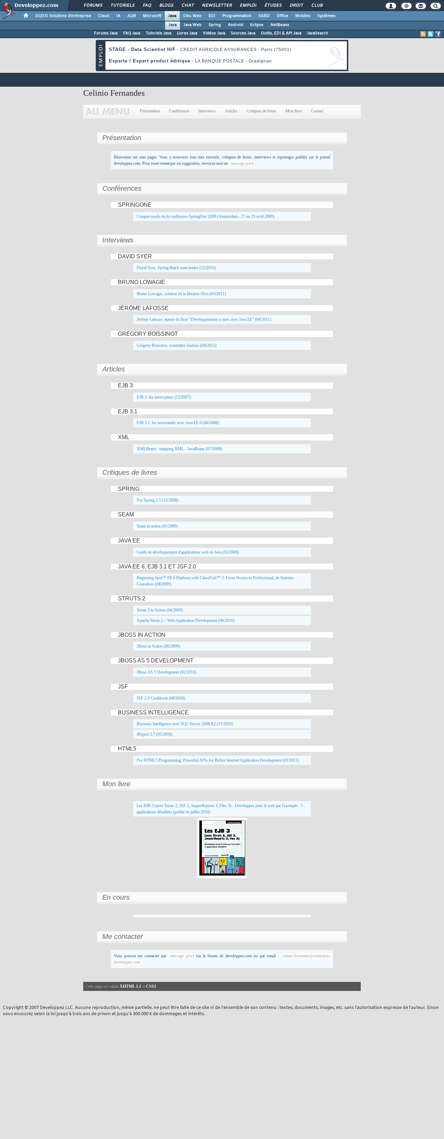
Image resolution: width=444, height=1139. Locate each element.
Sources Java (243, 33)
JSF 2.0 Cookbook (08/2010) (161, 698)
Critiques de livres (262, 111)
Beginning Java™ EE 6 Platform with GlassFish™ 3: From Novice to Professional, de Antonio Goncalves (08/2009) (215, 580)
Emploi (248, 5)
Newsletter (216, 5)
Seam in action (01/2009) (157, 526)
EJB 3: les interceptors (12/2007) (164, 397)
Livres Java (187, 33)
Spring (214, 25)
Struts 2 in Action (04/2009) (160, 610)
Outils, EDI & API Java (281, 33)
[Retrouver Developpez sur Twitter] (430, 34)
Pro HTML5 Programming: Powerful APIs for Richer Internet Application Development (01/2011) (218, 760)
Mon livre (293, 111)
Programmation (236, 16)
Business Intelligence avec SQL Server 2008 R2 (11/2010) (185, 723)
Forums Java (106, 33)
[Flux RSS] (423, 34)
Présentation (150, 111)
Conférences (179, 111)
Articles (231, 111)
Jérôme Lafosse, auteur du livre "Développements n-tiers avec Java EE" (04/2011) (204, 319)
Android (235, 25)
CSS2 (151, 986)
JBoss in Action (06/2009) (158, 646)
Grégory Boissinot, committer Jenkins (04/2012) (176, 345)
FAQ (147, 5)
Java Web (192, 25)
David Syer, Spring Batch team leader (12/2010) (176, 267)
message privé (242, 163)
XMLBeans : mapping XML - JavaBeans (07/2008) (179, 448)
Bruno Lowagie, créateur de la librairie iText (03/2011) (181, 293)
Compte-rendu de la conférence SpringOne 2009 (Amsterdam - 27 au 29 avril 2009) (205, 216)
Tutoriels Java (158, 33)
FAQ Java (131, 33)
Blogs (166, 5)
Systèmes (326, 16)
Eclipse (257, 25)
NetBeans (280, 25)
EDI (211, 16)
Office (282, 16)
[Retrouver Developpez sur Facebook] (438, 34)
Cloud (103, 16)
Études (273, 5)
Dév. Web (192, 16)
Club (316, 5)
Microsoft (152, 16)
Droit (296, 5)
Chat (187, 5)
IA (118, 16)
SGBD (264, 16)
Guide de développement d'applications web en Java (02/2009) (188, 552)
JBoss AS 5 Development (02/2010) (166, 672)
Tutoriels (122, 5)
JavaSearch (317, 33)
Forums (93, 5)
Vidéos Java (214, 33)
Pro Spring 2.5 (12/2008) (157, 500)
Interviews (207, 111)
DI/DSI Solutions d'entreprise (63, 16)
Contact (317, 111)
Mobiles (302, 16)
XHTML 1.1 (130, 986)
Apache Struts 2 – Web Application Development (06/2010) (185, 620)
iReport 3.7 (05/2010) (154, 734)
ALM (131, 16)
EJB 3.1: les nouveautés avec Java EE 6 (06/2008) (178, 422)
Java (172, 16)
